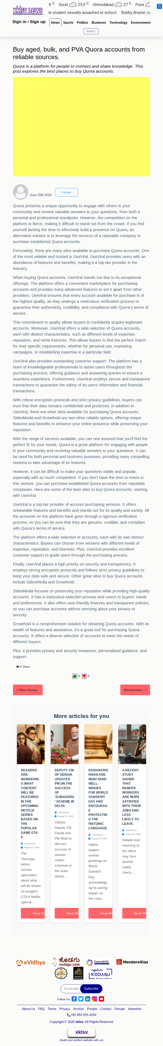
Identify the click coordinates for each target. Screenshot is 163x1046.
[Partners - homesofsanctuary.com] (79, 973)
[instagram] (94, 999)
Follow (66, 192)
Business (99, 22)
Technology (118, 22)
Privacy (64, 1009)
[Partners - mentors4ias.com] (132, 960)
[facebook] (74, 999)
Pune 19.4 (137, 4)
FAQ (41, 1009)
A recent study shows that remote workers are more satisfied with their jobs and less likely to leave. (131, 797)
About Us (28, 1009)
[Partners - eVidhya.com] (31, 960)
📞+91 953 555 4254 (81, 1015)
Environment (140, 22)
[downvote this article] (84, 676)
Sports (68, 22)
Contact (105, 1009)
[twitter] (80, 999)
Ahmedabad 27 (99, 4)
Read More (41, 913)
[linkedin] (87, 999)
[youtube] (101, 999)
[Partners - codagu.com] (66, 960)
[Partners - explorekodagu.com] (100, 973)
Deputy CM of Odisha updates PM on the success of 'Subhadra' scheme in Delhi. (64, 788)
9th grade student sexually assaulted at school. (64, 12)
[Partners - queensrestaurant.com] (62, 973)
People (92, 1009)
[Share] (159, 6)
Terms (52, 1009)
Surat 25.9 (61, 4)
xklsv (81, 1032)
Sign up (38, 21)
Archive (78, 1009)
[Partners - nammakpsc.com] (99, 960)
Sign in (19, 21)
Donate (119, 1009)
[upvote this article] (74, 676)
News (55, 22)
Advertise (134, 1009)
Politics (82, 22)
